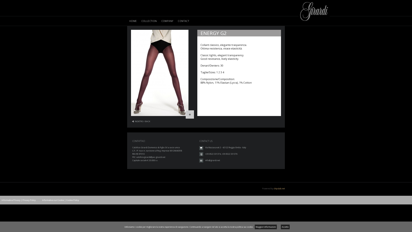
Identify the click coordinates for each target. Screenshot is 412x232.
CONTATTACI (138, 141)
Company (167, 21)
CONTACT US (206, 141)
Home (133, 21)
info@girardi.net (212, 160)
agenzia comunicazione (2, 222)
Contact (183, 21)
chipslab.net (279, 188)
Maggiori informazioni (266, 227)
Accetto (285, 227)
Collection (149, 21)
